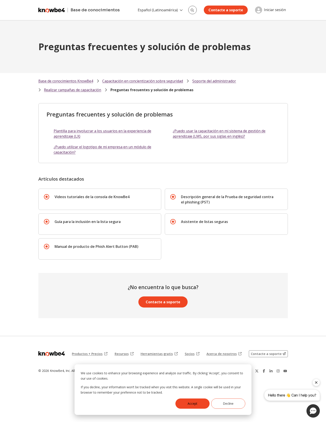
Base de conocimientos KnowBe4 (65, 81)
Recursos (124, 354)
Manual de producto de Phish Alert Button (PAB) (96, 246)
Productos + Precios (89, 354)
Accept (192, 403)
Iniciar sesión (275, 10)
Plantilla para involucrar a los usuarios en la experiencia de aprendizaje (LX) (102, 133)
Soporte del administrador (214, 81)
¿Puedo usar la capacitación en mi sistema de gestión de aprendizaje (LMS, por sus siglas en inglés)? (219, 133)
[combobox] (192, 10)
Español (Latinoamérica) (158, 10)
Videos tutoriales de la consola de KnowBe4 (92, 196)
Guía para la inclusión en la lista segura (88, 221)
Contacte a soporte (225, 10)
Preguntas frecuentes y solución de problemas (151, 89)
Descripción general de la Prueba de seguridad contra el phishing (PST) (227, 199)
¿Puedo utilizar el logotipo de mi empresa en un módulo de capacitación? (102, 149)
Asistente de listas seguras (204, 221)
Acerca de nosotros (224, 354)
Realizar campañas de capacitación (72, 89)
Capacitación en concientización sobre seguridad (142, 81)
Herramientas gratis (159, 354)
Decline (228, 403)
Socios (192, 354)
